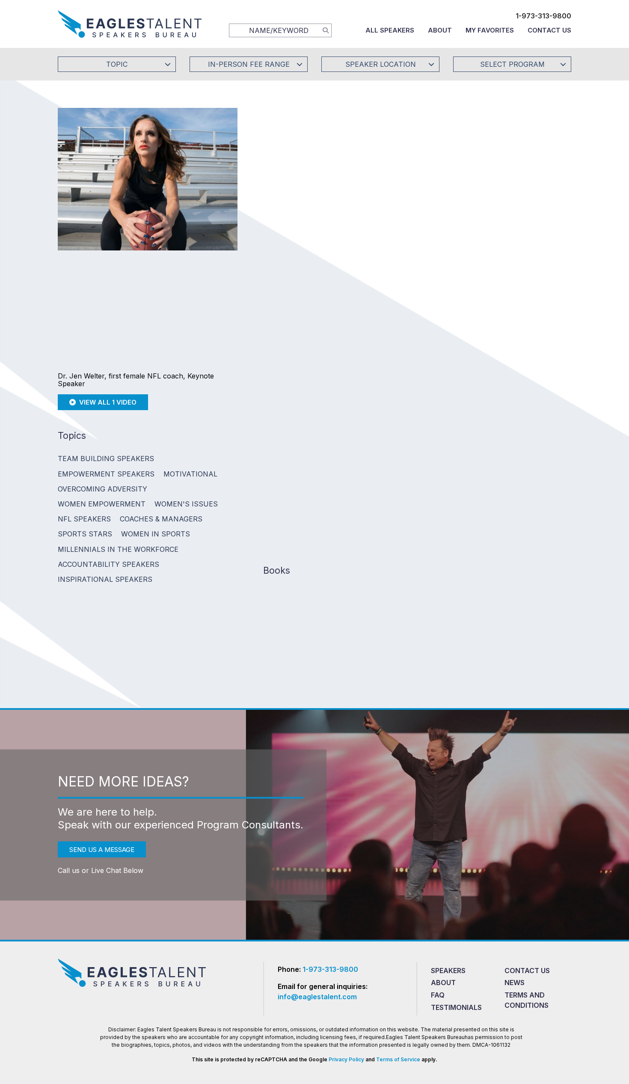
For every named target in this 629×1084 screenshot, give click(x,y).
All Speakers (389, 30)
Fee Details (277, 261)
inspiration (327, 430)
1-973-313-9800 (543, 16)
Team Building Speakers (106, 458)
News (514, 982)
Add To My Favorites (311, 204)
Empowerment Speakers (106, 474)
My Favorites (490, 30)
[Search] (326, 30)
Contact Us (549, 30)
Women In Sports (155, 534)
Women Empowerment (101, 504)
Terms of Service (398, 1059)
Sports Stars (85, 534)
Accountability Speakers (108, 564)
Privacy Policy (346, 1059)
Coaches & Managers (161, 519)
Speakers (448, 970)
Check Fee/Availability (415, 204)
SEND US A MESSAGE (101, 849)
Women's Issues (186, 504)
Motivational (190, 474)
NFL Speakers (84, 519)
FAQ (438, 995)
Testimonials (456, 1007)
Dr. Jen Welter (287, 406)
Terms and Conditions (526, 1000)
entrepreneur (544, 418)
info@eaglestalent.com (317, 996)
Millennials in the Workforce (118, 549)
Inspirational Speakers (105, 579)
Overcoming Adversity (102, 489)
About (440, 30)
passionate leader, (404, 418)
